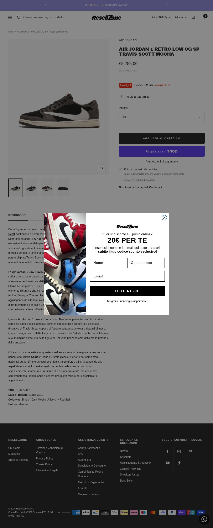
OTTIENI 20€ (127, 291)
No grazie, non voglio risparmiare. (127, 301)
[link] (127, 226)
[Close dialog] (164, 217)
